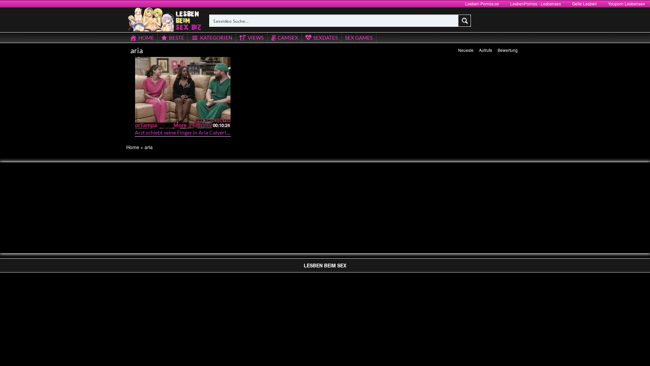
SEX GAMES (359, 38)
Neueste (466, 50)
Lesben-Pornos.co (482, 3)
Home (132, 147)
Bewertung (508, 50)
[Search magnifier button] (465, 20)
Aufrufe (485, 50)
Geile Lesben (584, 3)
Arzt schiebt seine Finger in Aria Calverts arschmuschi (197, 132)
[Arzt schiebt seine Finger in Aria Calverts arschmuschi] (183, 93)
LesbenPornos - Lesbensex (535, 3)
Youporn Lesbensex (626, 3)
